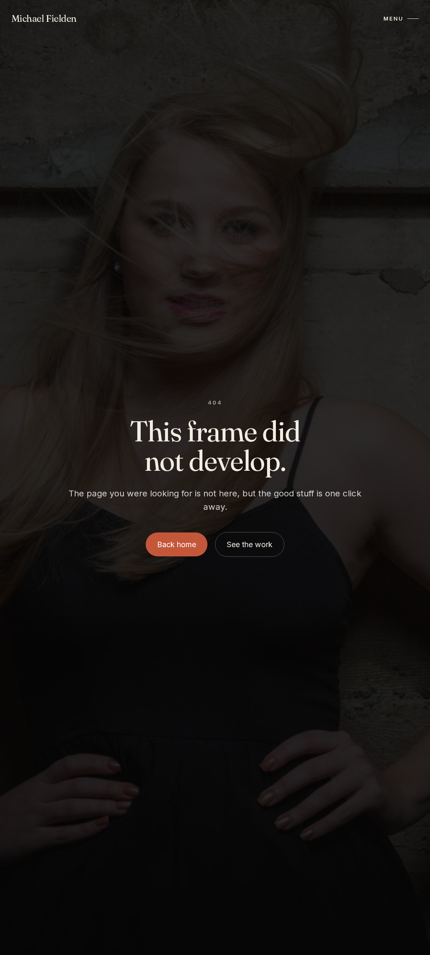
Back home (176, 544)
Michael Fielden (43, 18)
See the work (250, 544)
